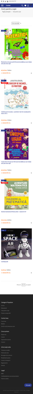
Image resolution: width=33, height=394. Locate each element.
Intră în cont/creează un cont (8, 326)
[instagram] (4, 1)
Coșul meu (3, 321)
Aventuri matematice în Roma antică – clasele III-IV (13, 211)
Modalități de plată (5, 358)
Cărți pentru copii (5, 310)
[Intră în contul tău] (28, 5)
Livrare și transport (5, 360)
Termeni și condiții (5, 350)
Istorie (2, 305)
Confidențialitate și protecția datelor (10, 376)
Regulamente (4, 363)
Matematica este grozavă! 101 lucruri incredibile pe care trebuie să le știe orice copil (16, 62)
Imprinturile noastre (6, 339)
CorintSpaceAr (4, 261)
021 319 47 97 (12, 1)
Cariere (3, 337)
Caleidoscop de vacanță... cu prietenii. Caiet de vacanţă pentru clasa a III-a (16, 112)
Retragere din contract (6, 355)
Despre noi (3, 334)
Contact (3, 342)
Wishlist (3, 324)
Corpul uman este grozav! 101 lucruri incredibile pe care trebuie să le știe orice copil (16, 162)
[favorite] (25, 5)
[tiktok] (6, 1)
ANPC (2, 373)
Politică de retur (5, 353)
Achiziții (3, 365)
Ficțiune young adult (6, 313)
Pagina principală (6, 11)
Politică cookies (5, 378)
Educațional (4, 308)
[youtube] (8, 1)
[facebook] (2, 1)
